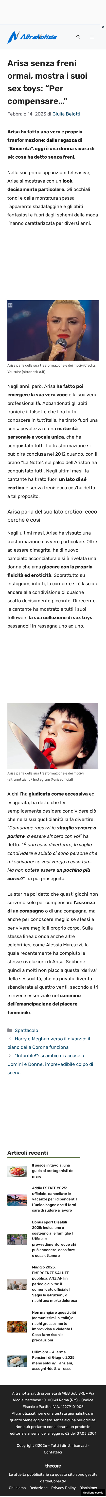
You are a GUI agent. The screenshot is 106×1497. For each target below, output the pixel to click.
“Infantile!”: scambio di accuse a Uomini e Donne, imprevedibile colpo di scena (50, 1064)
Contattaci (53, 1452)
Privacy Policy (63, 1488)
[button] (78, 37)
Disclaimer (88, 1488)
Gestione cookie (93, 1492)
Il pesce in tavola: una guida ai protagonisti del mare (53, 1171)
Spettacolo (26, 1030)
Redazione (39, 1488)
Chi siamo (17, 1488)
